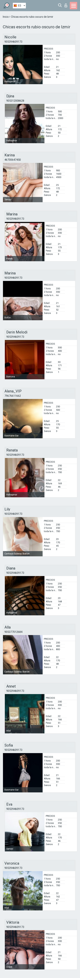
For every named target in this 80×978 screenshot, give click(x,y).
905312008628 (15, 100)
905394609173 (13, 41)
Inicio (6, 16)
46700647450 (12, 159)
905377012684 (13, 632)
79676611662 (12, 395)
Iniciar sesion (67, 4)
